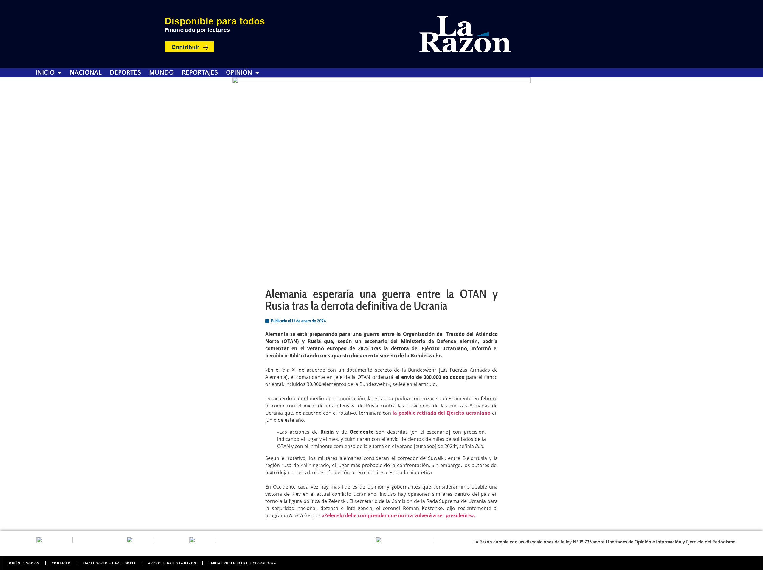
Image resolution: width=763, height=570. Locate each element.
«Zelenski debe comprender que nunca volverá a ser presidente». (398, 515)
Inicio (45, 72)
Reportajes (200, 72)
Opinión (239, 72)
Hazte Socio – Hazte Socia (109, 563)
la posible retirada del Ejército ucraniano (442, 413)
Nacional (86, 72)
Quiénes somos (24, 563)
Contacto (61, 563)
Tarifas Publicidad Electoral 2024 (242, 563)
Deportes (125, 72)
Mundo (161, 72)
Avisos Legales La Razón (172, 563)
